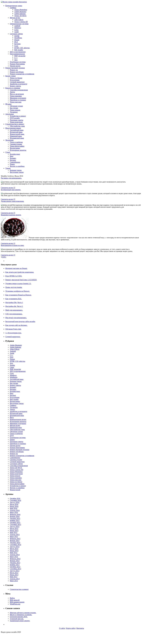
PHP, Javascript (19, 56)
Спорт (7, 152)
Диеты (12, 92)
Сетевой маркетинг (17, 82)
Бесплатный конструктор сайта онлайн (20, 321)
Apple (16, 32)
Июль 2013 (14, 573)
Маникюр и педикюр (18, 98)
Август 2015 (14, 526)
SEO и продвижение (18, 52)
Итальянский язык (17, 138)
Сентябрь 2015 (15, 524)
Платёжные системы (18, 62)
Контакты (80, 628)
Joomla (16, 36)
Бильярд (13, 158)
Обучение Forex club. (13, 329)
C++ (16, 58)
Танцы (8, 168)
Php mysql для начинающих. (16, 318)
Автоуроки (9, 114)
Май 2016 (13, 508)
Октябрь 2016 (15, 498)
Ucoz (16, 46)
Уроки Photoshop (20, 10)
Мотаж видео (15, 18)
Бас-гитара (14, 108)
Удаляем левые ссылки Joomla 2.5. (18, 283)
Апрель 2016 (15, 510)
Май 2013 (13, 577)
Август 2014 (14, 547)
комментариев (17, 602)
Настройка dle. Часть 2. (14, 306)
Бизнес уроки (10, 76)
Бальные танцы (16, 170)
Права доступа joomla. (13, 287)
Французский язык (17, 134)
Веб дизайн (18, 50)
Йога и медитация (17, 94)
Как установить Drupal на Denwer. (18, 295)
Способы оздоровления (19, 90)
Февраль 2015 (15, 539)
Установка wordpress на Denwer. (17, 291)
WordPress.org (15, 604)
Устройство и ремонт (18, 116)
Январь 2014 (14, 561)
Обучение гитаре (16, 106)
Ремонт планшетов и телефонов (22, 74)
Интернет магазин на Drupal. (16, 268)
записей (15, 600)
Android (17, 26)
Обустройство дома (17, 126)
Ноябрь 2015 (14, 520)
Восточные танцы (17, 172)
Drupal (16, 40)
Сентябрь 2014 (15, 545)
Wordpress (13, 377)
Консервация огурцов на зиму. (12, 245)
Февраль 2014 (15, 559)
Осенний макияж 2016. (18, 617)
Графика (13, 8)
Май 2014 (13, 553)
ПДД (12, 435)
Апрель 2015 (15, 535)
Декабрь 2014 (15, 543)
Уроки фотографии (17, 146)
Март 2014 (14, 557)
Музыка (8, 104)
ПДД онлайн (15, 118)
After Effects (18, 20)
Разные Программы (17, 64)
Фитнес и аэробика (17, 166)
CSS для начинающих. (13, 314)
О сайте (62, 628)
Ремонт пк (14, 70)
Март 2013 (14, 581)
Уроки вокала (15, 110)
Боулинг (13, 160)
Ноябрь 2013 (14, 565)
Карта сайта (70, 628)
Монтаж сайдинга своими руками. (23, 613)
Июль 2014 (14, 549)
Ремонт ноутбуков (17, 72)
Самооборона (15, 162)
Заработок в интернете (18, 84)
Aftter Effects (14, 349)
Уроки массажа (15, 102)
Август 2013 (14, 571)
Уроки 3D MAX (20, 16)
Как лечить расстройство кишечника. (19, 272)
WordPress (18, 38)
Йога (12, 417)
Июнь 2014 (14, 551)
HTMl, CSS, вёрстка (22, 48)
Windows (17, 28)
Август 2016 (14, 502)
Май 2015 (13, 533)
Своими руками (16, 144)
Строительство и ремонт (14, 124)
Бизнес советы (15, 86)
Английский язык (16, 130)
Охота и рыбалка (16, 142)
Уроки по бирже (16, 78)
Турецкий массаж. (17, 619)
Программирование (17, 54)
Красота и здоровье (12, 88)
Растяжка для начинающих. (11, 178)
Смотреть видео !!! (8, 188)
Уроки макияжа (16, 96)
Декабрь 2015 (15, 518)
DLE (16, 42)
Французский (15, 490)
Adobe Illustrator (20, 12)
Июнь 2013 (14, 575)
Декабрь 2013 (15, 563)
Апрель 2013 (15, 579)
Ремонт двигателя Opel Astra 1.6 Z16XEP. (21, 280)
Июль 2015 (14, 529)
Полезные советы (16, 120)
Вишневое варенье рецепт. (11, 215)
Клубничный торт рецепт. (11, 190)
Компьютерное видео (18, 419)
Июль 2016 (14, 504)
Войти (12, 598)
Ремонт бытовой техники (15, 68)
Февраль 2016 (15, 514)
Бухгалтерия (14, 80)
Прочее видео (15, 66)
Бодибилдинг (15, 154)
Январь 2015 (14, 541)
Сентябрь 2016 (15, 500)
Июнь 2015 (14, 531)
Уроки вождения (16, 122)
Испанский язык (16, 132)
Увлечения (9, 140)
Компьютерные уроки (13, 6)
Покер (12, 164)
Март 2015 (14, 537)
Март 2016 (14, 512)
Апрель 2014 (15, 555)
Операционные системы (19, 24)
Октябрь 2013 (15, 567)
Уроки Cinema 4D (21, 22)
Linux (16, 30)
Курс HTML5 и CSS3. (13, 276)
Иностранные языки (13, 128)
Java (15, 60)
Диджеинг (14, 112)
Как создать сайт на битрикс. (16, 325)
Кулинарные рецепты (18, 150)
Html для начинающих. (14, 310)
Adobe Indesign (20, 14)
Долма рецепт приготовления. (12, 201)
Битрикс (17, 44)
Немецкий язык (16, 136)
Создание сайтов (16, 34)
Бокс (11, 156)
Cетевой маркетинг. (12, 337)
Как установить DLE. (13, 299)
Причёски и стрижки (18, 100)
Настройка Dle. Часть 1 (14, 302)
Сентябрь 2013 (15, 569)
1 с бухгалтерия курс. (13, 333)
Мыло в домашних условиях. (21, 615)
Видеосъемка (15, 148)
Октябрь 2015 (15, 522)
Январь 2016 (14, 516)
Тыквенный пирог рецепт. (20, 621)
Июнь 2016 (14, 506)
